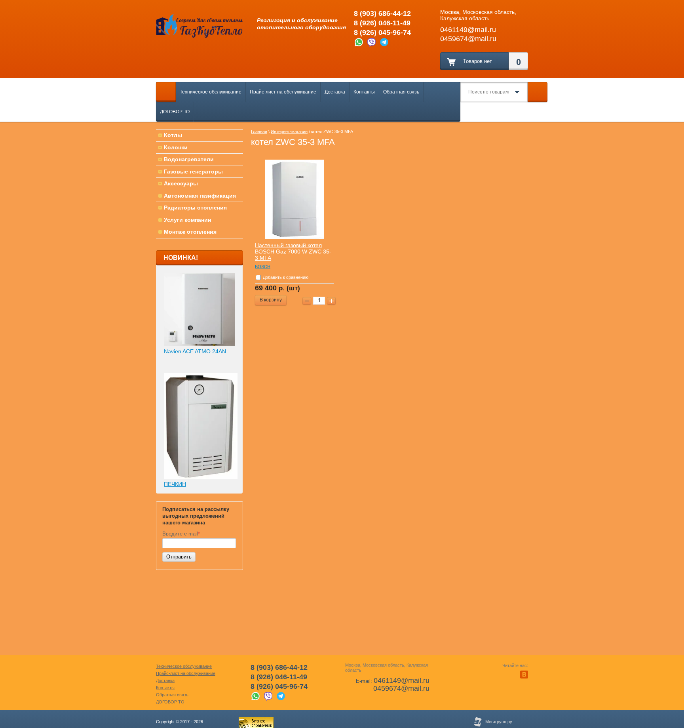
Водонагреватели (189, 159)
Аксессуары (181, 183)
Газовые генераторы (193, 171)
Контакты (364, 92)
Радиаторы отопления (195, 207)
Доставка (335, 92)
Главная (259, 131)
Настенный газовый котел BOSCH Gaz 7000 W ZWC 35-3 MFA (293, 251)
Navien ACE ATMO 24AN (195, 351)
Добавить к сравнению (285, 277)
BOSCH (262, 266)
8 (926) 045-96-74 (382, 32)
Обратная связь (401, 92)
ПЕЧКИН (175, 484)
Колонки (176, 147)
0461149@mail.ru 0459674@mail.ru (401, 684)
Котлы (173, 135)
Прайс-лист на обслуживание (283, 92)
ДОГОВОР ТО (175, 111)
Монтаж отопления (190, 232)
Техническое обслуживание (210, 92)
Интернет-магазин (289, 131)
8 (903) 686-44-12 (382, 13)
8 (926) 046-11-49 (382, 23)
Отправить (179, 557)
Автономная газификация (200, 195)
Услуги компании (187, 220)
